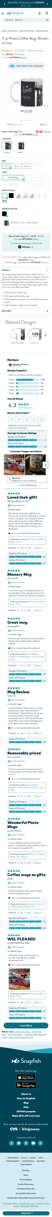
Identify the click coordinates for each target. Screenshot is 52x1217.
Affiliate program (26, 1111)
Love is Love (34, 343)
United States (28, 1161)
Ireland (33, 1158)
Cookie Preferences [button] (26, 1184)
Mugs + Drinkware (9, 30)
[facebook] (12, 1142)
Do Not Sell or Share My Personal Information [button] (26, 1198)
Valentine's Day (42, 30)
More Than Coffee (18, 343)
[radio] (4, 214)
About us (26, 1094)
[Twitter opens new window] (41, 1142)
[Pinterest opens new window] (27, 1142)
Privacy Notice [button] (26, 1180)
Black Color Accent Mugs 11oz (21, 1037)
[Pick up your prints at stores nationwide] (14, 1128)
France (24, 1158)
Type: (4, 172)
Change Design (31, 222)
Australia (41, 1161)
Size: (4, 161)
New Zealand (26, 1164)
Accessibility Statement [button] (26, 1193)
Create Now (26, 1213)
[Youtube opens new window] (34, 1142)
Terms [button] (25, 1175)
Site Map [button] (26, 1170)
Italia (41, 1158)
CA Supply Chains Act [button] (26, 1189)
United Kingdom (13, 1161)
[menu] (43, 124)
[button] (3, 13)
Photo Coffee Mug (26, 30)
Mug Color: (8, 190)
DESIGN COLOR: (10, 209)
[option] (6, 147)
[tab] (27, 120)
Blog (26, 1102)
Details (23, 57)
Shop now (32, 5)
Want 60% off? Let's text (26, 1115)
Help (26, 1107)
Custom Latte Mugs (22, 1031)
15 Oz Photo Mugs (15, 1034)
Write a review (35, 50)
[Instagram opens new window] (20, 1142)
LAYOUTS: (6, 139)
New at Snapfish (26, 1098)
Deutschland (13, 1158)
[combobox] (26, 20)
